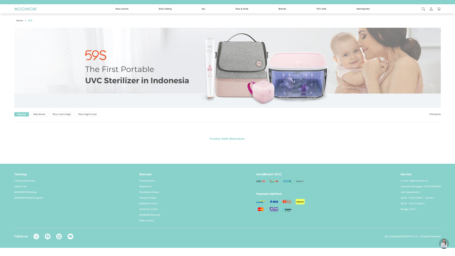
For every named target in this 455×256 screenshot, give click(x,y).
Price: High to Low (87, 114)
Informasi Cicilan (148, 209)
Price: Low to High (62, 114)
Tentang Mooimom (24, 180)
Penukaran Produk (149, 192)
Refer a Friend (146, 220)
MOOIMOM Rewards (149, 214)
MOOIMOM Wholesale (25, 192)
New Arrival (39, 114)
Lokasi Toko (20, 186)
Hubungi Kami (147, 180)
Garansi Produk (147, 197)
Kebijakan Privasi (148, 203)
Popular (21, 114)
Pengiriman (145, 186)
